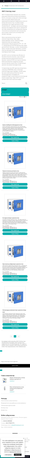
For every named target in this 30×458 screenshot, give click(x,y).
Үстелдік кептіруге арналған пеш (10, 217)
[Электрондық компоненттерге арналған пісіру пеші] (15, 297)
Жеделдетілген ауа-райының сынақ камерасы (13, 403)
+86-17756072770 (10, 423)
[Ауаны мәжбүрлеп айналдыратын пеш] (15, 112)
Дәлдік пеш (4, 410)
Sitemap (27, 451)
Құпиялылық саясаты (15, 451)
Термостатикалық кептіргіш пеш (10, 171)
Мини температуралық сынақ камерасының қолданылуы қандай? (17, 388)
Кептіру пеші (12, 5)
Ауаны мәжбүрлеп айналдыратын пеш (12, 124)
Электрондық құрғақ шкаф (8, 405)
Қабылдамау (8, 454)
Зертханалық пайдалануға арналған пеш (12, 264)
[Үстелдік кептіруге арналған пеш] (15, 205)
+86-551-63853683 (7, 421)
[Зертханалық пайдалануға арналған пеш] (15, 251)
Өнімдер (6, 5)
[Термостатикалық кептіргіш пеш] (15, 158)
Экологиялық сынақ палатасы (9, 400)
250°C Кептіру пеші (20, 5)
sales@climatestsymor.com (17, 425)
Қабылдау (17, 454)
